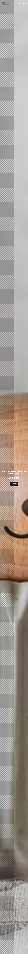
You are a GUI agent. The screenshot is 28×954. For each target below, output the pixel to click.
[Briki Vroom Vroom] (7, 3)
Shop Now (14, 483)
